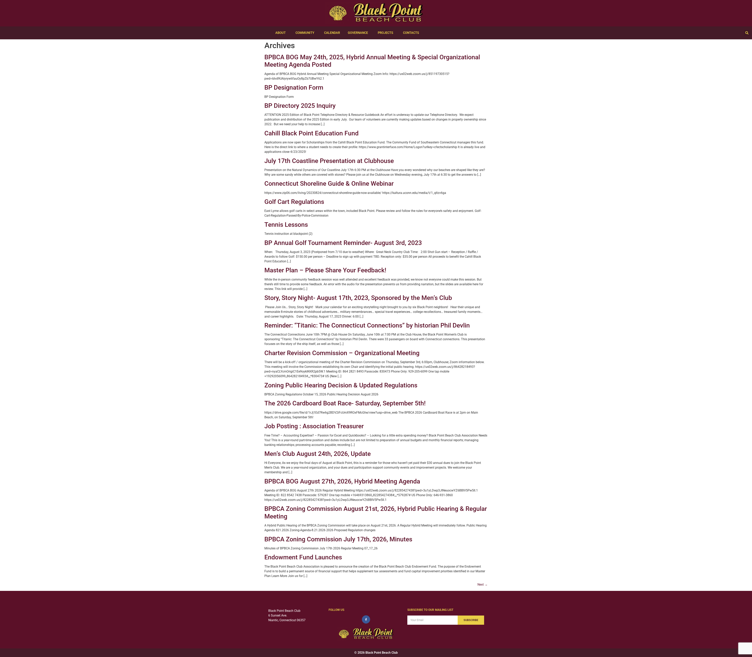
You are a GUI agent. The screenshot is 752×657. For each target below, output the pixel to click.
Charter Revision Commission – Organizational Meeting (341, 353)
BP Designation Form (293, 87)
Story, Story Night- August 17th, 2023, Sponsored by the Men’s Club (358, 298)
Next (482, 584)
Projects (385, 33)
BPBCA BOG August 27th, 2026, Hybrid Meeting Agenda (342, 481)
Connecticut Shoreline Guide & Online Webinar (329, 183)
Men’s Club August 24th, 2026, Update (317, 453)
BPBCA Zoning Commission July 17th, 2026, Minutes (338, 539)
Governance (358, 33)
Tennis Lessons (286, 224)
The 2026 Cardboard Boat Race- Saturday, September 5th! (345, 403)
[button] (747, 33)
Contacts (411, 33)
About (280, 33)
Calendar (332, 33)
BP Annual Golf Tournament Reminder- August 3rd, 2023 (343, 243)
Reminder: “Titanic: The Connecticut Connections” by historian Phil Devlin (367, 325)
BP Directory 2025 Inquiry (300, 105)
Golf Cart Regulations (294, 201)
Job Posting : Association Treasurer (314, 426)
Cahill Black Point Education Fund (311, 133)
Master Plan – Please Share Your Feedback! (325, 270)
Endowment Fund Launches (303, 557)
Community (305, 33)
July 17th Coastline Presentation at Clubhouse (329, 161)
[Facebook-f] (366, 619)
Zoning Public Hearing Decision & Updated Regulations (340, 385)
